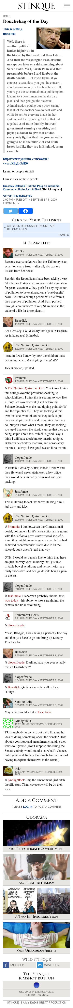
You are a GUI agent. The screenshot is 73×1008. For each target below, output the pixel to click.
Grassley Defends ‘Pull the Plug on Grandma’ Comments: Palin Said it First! (31, 187)
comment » (11, 203)
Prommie (13, 526)
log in (27, 806)
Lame (62, 234)
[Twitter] (10, 211)
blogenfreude (16, 625)
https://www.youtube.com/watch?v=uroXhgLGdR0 (26, 161)
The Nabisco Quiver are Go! (26, 388)
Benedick (14, 687)
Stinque (22, 3)
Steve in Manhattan (17, 196)
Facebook (17, 965)
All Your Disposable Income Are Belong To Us (31, 227)
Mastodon (51, 965)
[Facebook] (25, 211)
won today (11, 600)
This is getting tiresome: (12, 31)
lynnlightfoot (16, 780)
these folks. (45, 712)
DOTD (6, 16)
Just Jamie (14, 596)
